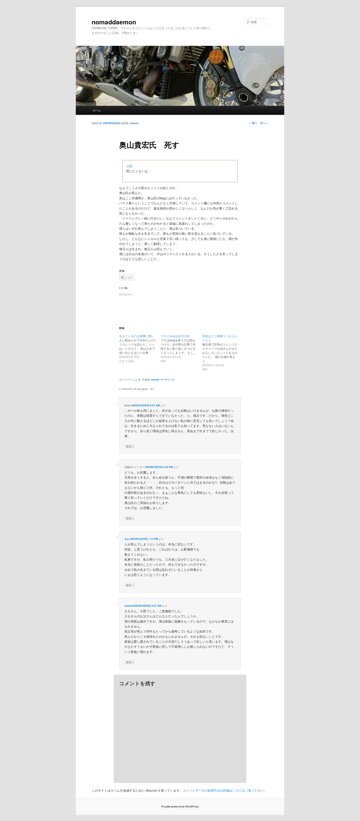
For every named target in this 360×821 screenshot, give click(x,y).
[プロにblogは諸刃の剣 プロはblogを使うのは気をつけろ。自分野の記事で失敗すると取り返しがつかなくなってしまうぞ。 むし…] (181, 348)
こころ (136, 379)
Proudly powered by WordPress (180, 806)
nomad (134, 123)
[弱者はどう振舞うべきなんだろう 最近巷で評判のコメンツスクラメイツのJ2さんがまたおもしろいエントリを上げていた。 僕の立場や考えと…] (223, 352)
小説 (129, 166)
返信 (130, 446)
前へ (253, 123)
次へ (264, 123)
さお (126, 539)
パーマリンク (167, 379)
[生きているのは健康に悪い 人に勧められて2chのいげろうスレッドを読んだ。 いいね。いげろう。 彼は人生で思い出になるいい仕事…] (140, 348)
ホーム (97, 110)
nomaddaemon (114, 21)
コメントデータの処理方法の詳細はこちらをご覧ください (223, 790)
